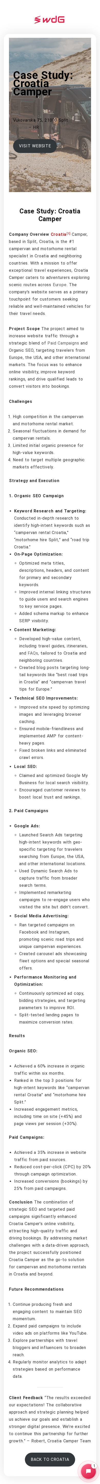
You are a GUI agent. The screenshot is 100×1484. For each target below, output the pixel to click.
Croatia (20, 127)
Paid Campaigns (63, 343)
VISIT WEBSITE (35, 145)
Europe (60, 284)
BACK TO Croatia (50, 1459)
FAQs (33, 653)
